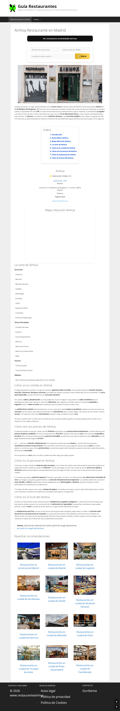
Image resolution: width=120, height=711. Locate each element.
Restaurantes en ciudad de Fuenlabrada (84, 669)
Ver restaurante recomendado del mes (60, 38)
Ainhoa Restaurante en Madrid (20, 19)
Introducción (57, 135)
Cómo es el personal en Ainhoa (64, 155)
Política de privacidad (55, 697)
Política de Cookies (54, 703)
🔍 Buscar (82, 56)
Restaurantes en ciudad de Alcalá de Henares (85, 603)
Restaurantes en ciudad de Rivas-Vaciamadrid (56, 666)
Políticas (36, 19)
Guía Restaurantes (37, 6)
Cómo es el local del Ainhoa (62, 158)
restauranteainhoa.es (60, 201)
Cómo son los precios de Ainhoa (64, 151)
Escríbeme (89, 691)
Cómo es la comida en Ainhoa (63, 148)
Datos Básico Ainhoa (60, 138)
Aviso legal (48, 691)
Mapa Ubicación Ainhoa (61, 141)
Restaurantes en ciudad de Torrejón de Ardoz (28, 669)
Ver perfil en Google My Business (30, 528)
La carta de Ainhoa (59, 144)
